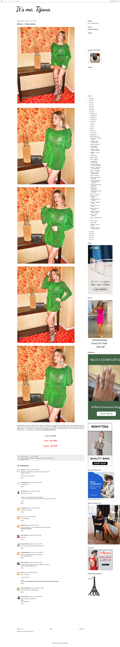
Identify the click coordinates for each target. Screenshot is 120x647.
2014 (90, 237)
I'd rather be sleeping (95, 144)
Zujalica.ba (23, 469)
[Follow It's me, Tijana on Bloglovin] (94, 595)
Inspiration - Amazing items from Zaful (95, 212)
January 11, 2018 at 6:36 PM (35, 535)
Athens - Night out (94, 159)
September (93, 119)
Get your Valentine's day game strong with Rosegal (95, 181)
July (91, 123)
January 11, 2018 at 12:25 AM (33, 491)
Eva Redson (23, 491)
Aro (22, 516)
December (92, 113)
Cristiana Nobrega (25, 552)
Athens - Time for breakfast (94, 215)
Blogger (66, 643)
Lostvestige (23, 508)
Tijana (90, 21)
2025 (90, 98)
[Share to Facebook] (36, 456)
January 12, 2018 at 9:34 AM (35, 562)
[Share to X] (34, 456)
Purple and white (94, 157)
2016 (90, 233)
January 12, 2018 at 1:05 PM (35, 596)
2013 (90, 239)
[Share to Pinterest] (37, 456)
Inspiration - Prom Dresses (94, 196)
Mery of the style (25, 562)
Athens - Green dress (95, 194)
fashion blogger (27, 458)
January (92, 134)
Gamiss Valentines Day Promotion (95, 178)
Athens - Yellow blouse (95, 170)
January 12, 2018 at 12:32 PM (37, 588)
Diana (22, 572)
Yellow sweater (93, 155)
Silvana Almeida (25, 596)
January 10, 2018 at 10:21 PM (35, 482)
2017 (90, 231)
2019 (90, 109)
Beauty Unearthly (25, 544)
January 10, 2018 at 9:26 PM (32, 469)
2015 (90, 235)
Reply (22, 478)
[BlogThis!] (33, 456)
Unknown (23, 525)
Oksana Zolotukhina (25, 588)
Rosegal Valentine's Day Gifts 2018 (95, 185)
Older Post (81, 629)
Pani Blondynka (24, 482)
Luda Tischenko (24, 535)
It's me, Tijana (33, 9)
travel (44, 458)
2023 (90, 102)
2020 (90, 108)
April (91, 128)
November (92, 115)
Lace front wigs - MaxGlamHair (94, 162)
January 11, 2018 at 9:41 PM (35, 544)
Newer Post (19, 629)
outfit (35, 458)
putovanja (38, 458)
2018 (90, 111)
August (92, 121)
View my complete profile (93, 23)
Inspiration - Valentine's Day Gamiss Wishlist (95, 165)
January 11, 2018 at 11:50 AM (32, 525)
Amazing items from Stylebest (94, 209)
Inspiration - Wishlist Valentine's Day (94, 173)
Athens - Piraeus (94, 220)
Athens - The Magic (94, 175)
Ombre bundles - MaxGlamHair (94, 147)
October (92, 117)
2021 (90, 106)
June (91, 124)
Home (51, 629)
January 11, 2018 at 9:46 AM (29, 516)
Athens (22, 458)
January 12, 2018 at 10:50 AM (30, 572)
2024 (90, 100)
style (42, 458)
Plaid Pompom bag (94, 136)
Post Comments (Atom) (28, 631)
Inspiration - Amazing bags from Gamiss (95, 150)
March (91, 130)
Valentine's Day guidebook (93, 188)
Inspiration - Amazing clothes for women (95, 228)
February (92, 132)
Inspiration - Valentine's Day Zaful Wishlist (95, 168)
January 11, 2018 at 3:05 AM (33, 508)
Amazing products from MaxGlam (95, 200)
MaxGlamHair (93, 222)
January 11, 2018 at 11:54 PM (36, 552)
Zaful (53, 458)
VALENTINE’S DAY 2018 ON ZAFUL (95, 191)
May (91, 126)
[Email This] (31, 456)
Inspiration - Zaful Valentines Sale (94, 142)
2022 (90, 104)
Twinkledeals (48, 458)
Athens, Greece (25, 459)
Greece (32, 458)
